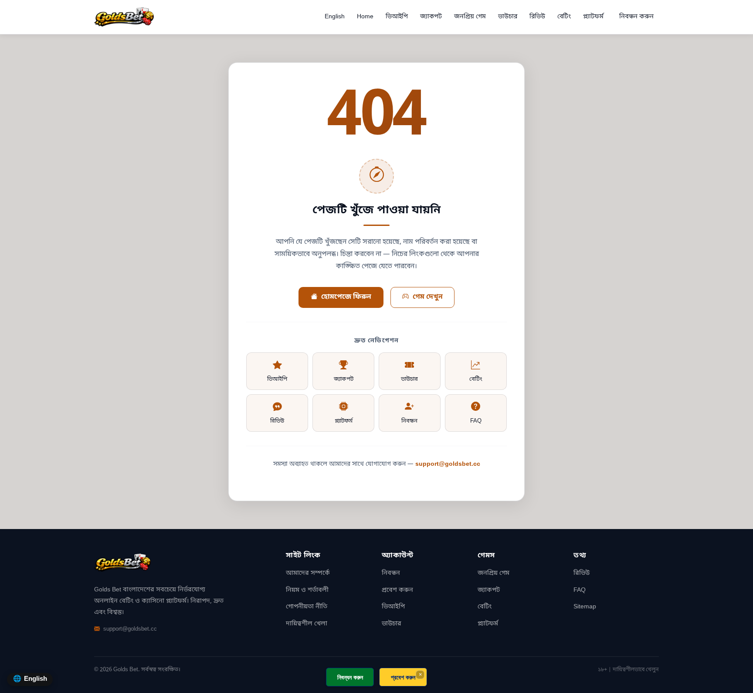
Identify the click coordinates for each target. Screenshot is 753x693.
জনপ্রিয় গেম (470, 17)
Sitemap (584, 607)
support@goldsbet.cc (447, 464)
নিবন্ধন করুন (636, 17)
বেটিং (564, 17)
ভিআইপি (397, 17)
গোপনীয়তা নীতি (306, 607)
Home (365, 17)
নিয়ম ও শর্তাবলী (307, 590)
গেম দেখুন (428, 297)
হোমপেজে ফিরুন (346, 297)
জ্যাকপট (431, 17)
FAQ (476, 421)
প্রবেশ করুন (397, 590)
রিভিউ (537, 17)
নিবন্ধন (409, 421)
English (335, 17)
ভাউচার (507, 17)
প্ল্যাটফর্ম (593, 17)
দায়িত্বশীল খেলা (306, 624)
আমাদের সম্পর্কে (308, 573)
